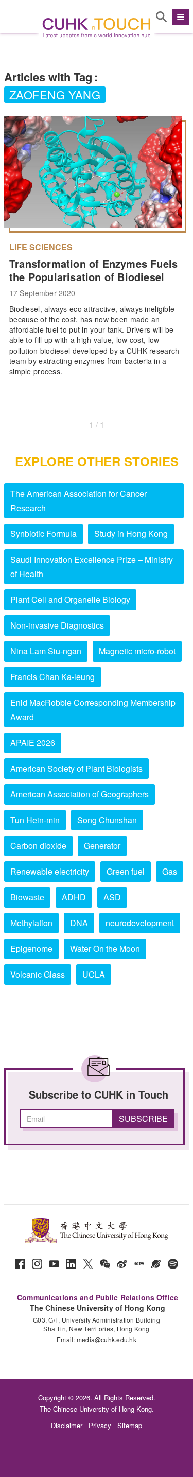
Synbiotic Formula (43, 534)
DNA (79, 923)
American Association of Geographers (79, 794)
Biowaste (27, 897)
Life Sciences (41, 247)
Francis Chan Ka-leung (52, 677)
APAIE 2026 (32, 743)
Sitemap (129, 1425)
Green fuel (126, 871)
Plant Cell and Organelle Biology (70, 599)
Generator (102, 846)
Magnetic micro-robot (137, 651)
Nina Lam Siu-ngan (45, 651)
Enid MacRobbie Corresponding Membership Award (93, 710)
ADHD (74, 897)
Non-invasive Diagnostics (57, 625)
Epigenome (31, 948)
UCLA (93, 974)
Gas (169, 871)
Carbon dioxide (38, 846)
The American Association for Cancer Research (78, 501)
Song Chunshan (107, 820)
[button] (179, 17)
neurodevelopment (140, 923)
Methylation (31, 923)
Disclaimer (66, 1425)
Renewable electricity (49, 871)
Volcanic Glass (37, 974)
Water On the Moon (105, 948)
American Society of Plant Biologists (76, 768)
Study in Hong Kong (131, 534)
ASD (112, 897)
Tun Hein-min (35, 820)
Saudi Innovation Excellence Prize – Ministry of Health (91, 566)
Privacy (100, 1425)
